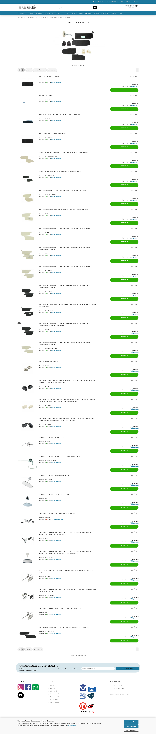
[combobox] (28, 70)
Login (128, 1)
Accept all (131, 722)
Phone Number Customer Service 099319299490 (106, 1)
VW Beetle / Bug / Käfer (25, 13)
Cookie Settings (54, 702)
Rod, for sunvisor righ (46, 95)
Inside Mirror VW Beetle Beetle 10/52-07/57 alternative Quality (59, 456)
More (120, 13)
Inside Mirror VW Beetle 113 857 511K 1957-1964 (54, 494)
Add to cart (124, 90)
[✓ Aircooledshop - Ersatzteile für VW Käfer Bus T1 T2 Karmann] (27, 7)
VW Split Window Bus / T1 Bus (82, 13)
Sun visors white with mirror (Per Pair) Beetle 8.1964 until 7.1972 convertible (63, 209)
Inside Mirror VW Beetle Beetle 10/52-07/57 (53, 437)
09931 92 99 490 (120, 688)
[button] (19, 70)
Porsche (113, 13)
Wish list (136, 1)
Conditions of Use (55, 694)
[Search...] (95, 7)
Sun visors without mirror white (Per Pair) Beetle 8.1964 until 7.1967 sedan (62, 190)
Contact (52, 688)
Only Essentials (131, 726)
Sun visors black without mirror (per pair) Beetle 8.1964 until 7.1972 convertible (64, 627)
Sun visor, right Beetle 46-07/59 (49, 76)
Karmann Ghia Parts (101, 13)
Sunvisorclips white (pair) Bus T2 (49, 361)
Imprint (52, 685)
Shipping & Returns (55, 697)
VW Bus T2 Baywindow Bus (44, 13)
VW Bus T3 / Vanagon (62, 13)
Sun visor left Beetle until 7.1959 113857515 (52, 133)
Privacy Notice (72, 725)
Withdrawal (53, 691)
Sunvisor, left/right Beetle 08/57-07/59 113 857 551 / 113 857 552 (59, 114)
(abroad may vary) (56, 82)
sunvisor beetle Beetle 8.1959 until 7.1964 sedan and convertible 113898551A (63, 152)
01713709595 (119, 685)
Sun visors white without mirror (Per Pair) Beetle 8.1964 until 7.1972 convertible (64, 228)
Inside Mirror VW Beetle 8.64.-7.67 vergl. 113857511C (55, 475)
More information (131, 730)
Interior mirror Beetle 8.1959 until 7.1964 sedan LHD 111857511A (59, 513)
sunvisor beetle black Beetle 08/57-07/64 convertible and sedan (60, 171)
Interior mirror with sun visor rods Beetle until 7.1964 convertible (60, 608)
